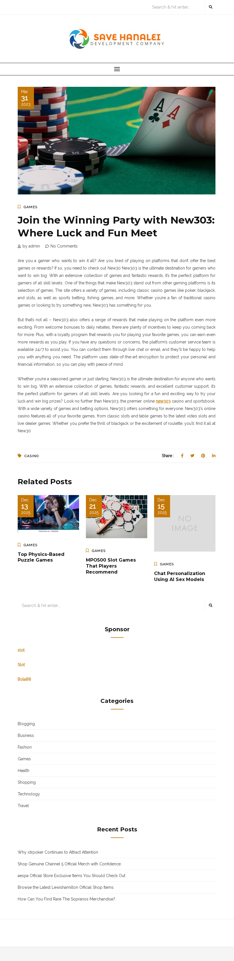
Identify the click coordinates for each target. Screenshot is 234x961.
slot (21, 650)
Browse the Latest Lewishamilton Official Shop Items (66, 887)
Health (23, 770)
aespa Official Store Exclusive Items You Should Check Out (71, 875)
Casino (32, 456)
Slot (21, 664)
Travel (23, 805)
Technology (29, 794)
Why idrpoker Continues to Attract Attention (58, 852)
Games (30, 207)
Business (26, 735)
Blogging (26, 723)
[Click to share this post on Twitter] (192, 455)
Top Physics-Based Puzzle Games (41, 557)
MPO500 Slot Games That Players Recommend (111, 566)
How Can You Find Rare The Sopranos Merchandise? (66, 899)
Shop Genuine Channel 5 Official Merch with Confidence (69, 864)
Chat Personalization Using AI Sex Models (179, 576)
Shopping (27, 782)
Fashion (25, 747)
